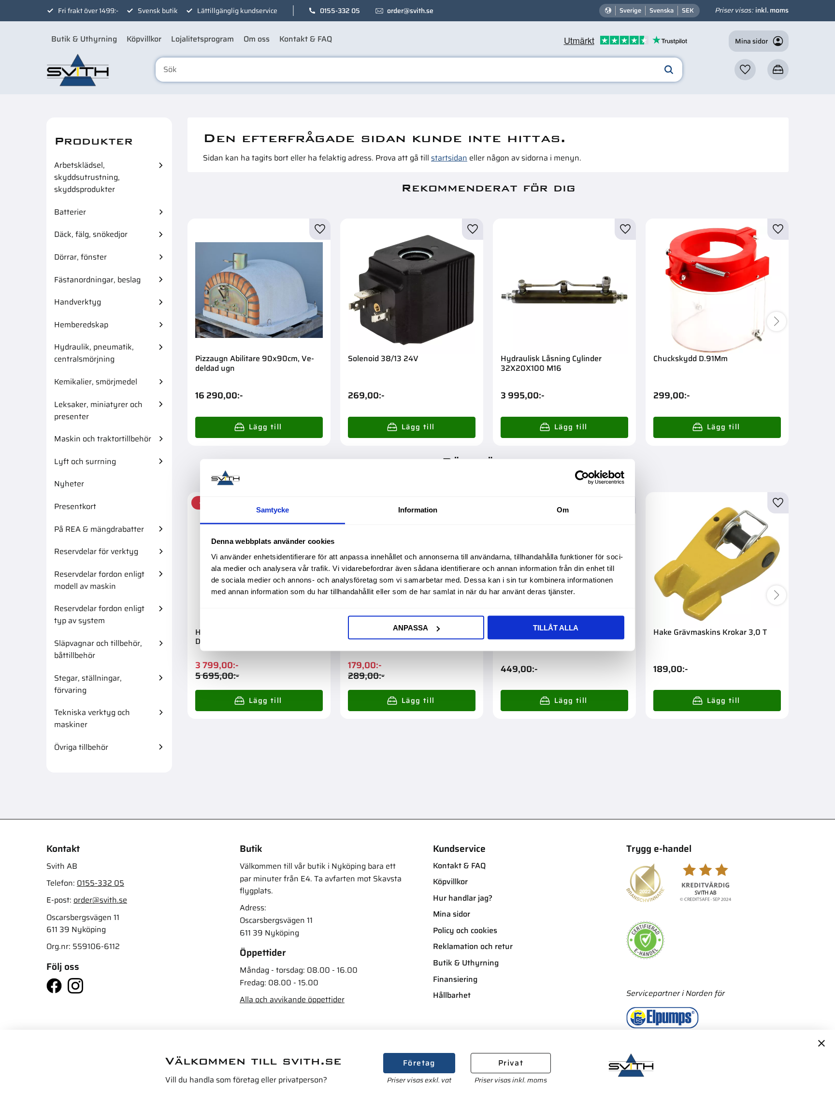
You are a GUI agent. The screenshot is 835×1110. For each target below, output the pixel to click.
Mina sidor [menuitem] (451, 914)
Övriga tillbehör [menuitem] (81, 747)
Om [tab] (563, 509)
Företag (419, 1063)
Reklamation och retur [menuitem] (473, 946)
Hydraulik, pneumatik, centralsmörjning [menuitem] (94, 353)
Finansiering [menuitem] (455, 979)
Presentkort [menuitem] (75, 506)
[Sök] (668, 70)
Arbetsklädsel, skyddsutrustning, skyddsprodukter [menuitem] (87, 177)
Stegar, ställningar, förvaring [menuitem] (88, 684)
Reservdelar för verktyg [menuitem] (96, 551)
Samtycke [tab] (272, 509)
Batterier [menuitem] (70, 212)
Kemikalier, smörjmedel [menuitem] (95, 382)
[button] (745, 69)
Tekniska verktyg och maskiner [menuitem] (92, 718)
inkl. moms (772, 10)
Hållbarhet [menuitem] (452, 995)
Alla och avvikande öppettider (292, 999)
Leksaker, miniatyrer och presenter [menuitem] (98, 410)
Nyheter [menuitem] (69, 484)
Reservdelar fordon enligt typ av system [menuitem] (99, 614)
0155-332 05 (340, 10)
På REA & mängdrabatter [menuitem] (99, 529)
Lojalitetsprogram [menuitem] (202, 39)
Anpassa (410, 628)
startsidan (449, 158)
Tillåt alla (555, 628)
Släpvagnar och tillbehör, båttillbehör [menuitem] (98, 649)
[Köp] (259, 427)
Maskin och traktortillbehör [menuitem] (102, 439)
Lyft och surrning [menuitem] (85, 461)
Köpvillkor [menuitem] (144, 39)
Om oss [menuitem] (257, 39)
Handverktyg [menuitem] (77, 302)
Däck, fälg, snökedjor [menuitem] (91, 234)
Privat (510, 1063)
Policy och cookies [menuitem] (465, 930)
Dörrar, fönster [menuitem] (80, 257)
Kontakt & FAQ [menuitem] (305, 39)
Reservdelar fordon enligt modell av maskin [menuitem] (99, 580)
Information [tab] (417, 509)
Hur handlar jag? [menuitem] (462, 898)
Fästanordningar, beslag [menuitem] (97, 280)
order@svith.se (410, 10)
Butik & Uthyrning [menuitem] (84, 39)
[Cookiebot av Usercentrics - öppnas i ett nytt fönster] (582, 477)
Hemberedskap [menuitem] (81, 325)
